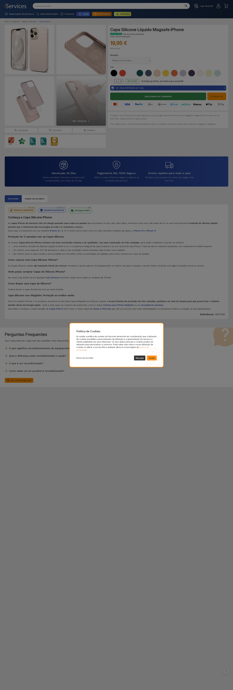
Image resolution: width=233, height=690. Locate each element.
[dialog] (116, 345)
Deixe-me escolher (84, 358)
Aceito (152, 358)
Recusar (140, 358)
